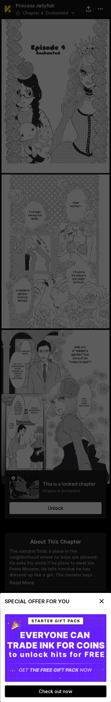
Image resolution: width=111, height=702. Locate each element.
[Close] (101, 601)
